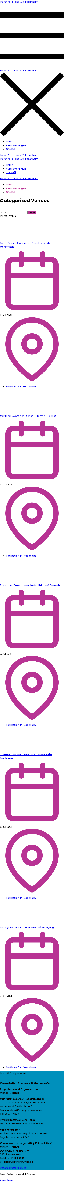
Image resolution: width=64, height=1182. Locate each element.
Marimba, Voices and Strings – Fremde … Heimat (28, 416)
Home (9, 141)
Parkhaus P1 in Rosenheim (21, 386)
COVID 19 (11, 149)
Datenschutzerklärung (13, 1168)
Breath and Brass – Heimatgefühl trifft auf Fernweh (30, 585)
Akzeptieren (7, 1180)
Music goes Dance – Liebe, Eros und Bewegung (27, 927)
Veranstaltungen (16, 145)
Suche (32, 212)
